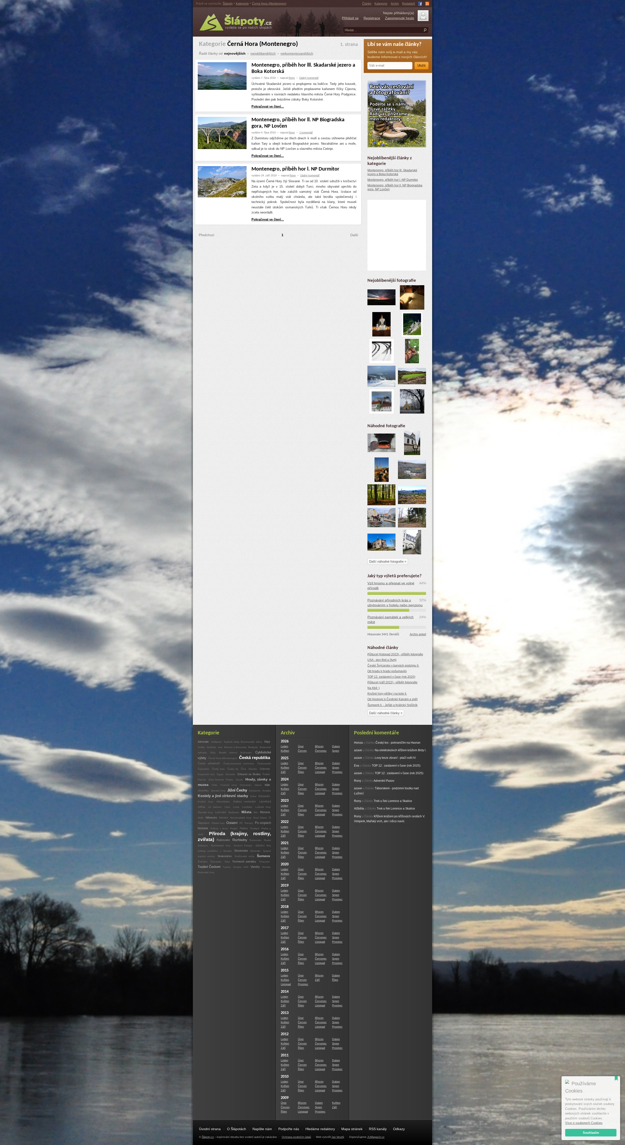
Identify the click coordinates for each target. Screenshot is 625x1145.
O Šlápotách (236, 1129)
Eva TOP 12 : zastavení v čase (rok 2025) (387, 765)
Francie (202, 779)
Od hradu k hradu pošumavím (387, 671)
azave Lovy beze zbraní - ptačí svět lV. (385, 758)
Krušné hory (205, 801)
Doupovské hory (207, 774)
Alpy (267, 741)
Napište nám (262, 1129)
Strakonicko (225, 856)
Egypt (220, 774)
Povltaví (255, 828)
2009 (285, 1098)
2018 (285, 907)
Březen (319, 746)
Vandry (255, 866)
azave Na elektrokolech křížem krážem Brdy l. (390, 750)
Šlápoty (228, 3)
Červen (302, 750)
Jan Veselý (337, 1136)
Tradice (227, 867)
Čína (243, 769)
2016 (285, 949)
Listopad (320, 771)
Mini (256, 812)
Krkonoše (264, 796)
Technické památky (244, 861)
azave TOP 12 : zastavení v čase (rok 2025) (388, 773)
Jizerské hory (218, 790)
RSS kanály (378, 1129)
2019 (285, 886)
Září (283, 771)
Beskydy (253, 747)
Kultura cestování (244, 801)
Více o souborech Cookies (584, 1123)
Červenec (321, 750)
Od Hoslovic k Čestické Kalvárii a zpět (392, 699)
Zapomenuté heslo (399, 18)
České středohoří (209, 763)
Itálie (267, 784)
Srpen (335, 750)
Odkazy (399, 1129)
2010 (285, 1077)
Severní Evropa (243, 845)
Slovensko (241, 850)
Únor (301, 746)
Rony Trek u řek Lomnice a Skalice (383, 801)
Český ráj (232, 769)
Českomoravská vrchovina (238, 763)
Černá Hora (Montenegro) (269, 3)
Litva (227, 807)
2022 (285, 822)
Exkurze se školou (249, 774)
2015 (285, 971)
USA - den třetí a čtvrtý (381, 660)
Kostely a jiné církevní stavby (223, 796)
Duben (336, 746)
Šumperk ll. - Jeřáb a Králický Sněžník (392, 705)
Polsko (244, 828)
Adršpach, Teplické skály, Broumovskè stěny (236, 741)
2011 (285, 1055)
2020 (285, 864)
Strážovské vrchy (245, 856)
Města (246, 812)
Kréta (253, 796)
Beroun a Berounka (235, 747)
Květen (285, 750)
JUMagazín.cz (376, 1136)
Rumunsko (255, 840)
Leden (284, 746)
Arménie (211, 747)
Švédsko (203, 861)
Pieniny (249, 823)
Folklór (266, 774)
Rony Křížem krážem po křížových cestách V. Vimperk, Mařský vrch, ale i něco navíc (389, 819)
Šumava (263, 856)
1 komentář (306, 132)
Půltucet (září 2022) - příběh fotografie (392, 682)
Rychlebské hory (221, 845)
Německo (211, 817)
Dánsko (253, 769)
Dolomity (265, 768)
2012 (285, 1034)
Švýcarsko (216, 861)
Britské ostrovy (228, 752)
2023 (285, 801)
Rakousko (223, 840)
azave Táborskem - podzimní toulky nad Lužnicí (386, 791)
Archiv (395, 3)
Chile (214, 785)
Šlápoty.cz (208, 1136)
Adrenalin (203, 741)
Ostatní (232, 823)
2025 (285, 758)
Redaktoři (408, 3)
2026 (285, 741)
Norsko (223, 817)
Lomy (236, 807)
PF (241, 823)
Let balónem (214, 807)
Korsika (266, 790)
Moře (200, 817)
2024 (285, 779)
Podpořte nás (288, 1129)
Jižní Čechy (237, 790)
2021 (285, 843)
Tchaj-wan (264, 861)
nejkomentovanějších (297, 53)
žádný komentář (309, 77)
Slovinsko (255, 851)
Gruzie (239, 779)
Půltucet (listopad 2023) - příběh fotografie (395, 654)
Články (366, 3)
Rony (292, 77)
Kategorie (381, 3)
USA (246, 867)
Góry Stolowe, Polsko (221, 779)
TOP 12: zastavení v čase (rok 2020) (391, 677)
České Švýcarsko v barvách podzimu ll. (393, 665)
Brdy (213, 752)
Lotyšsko (247, 807)
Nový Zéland (260, 817)
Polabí (234, 828)
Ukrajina (237, 867)
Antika (201, 747)
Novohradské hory (240, 817)
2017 (285, 928)
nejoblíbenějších (263, 53)
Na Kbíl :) (373, 688)
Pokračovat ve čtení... (267, 106)
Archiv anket (418, 634)
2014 (285, 992)
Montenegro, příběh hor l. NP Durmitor (295, 169)
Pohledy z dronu (219, 828)
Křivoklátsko (224, 801)
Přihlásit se (350, 18)
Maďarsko (233, 812)
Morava (265, 812)
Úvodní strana (210, 1129)
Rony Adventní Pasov (374, 780)
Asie (220, 747)
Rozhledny (239, 840)
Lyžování (220, 812)
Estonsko (230, 774)
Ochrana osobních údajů (296, 1136)
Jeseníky (203, 790)
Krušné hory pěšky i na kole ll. (387, 693)
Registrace (372, 18)
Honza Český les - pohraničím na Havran (387, 742)
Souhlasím (591, 1133)
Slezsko (227, 851)
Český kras (218, 769)
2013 (285, 1013)
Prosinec (337, 771)
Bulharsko (246, 752)
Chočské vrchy (229, 785)
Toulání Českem (209, 867)
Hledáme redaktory (320, 1129)
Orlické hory (218, 823)
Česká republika (254, 757)
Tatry (227, 861)
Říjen (301, 771)
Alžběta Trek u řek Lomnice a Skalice (384, 808)
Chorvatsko (245, 785)
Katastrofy (254, 790)
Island (258, 785)
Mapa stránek (352, 1129)
